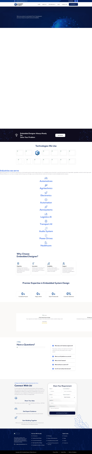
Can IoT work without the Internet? (63, 368)
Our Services (51, 4)
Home (39, 4)
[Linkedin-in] (77, 1)
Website (51, 400)
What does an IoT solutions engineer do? (64, 345)
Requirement (52, 406)
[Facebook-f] (75, 1)
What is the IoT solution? (60, 360)
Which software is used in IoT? (61, 364)
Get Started (60, 135)
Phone (50, 394)
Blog (59, 4)
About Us (44, 4)
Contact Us (64, 4)
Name (50, 388)
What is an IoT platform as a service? (63, 356)
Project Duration (66, 394)
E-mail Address (66, 388)
